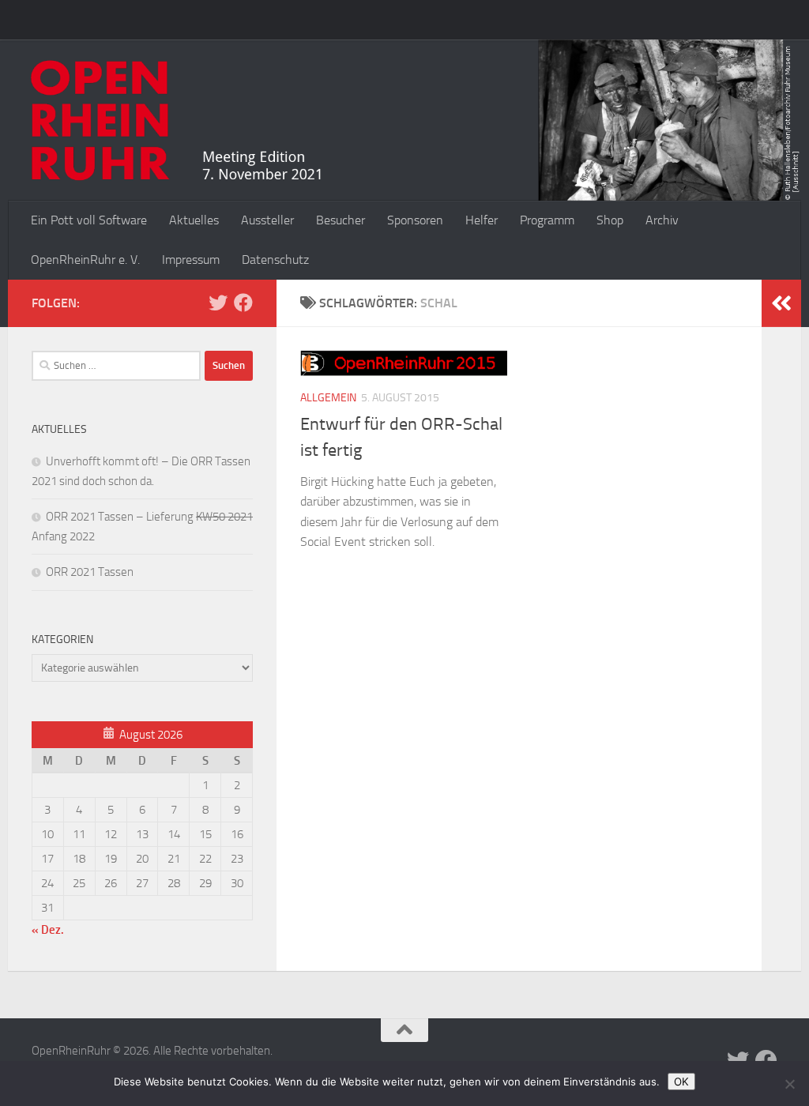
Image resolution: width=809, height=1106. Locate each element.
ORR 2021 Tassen (90, 572)
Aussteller (267, 220)
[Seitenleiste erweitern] (781, 303)
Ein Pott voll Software (89, 220)
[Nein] (789, 1084)
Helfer (481, 220)
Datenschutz (275, 259)
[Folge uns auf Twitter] (218, 302)
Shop (609, 220)
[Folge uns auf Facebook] (243, 302)
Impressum (191, 259)
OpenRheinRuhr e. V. (85, 259)
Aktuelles (194, 220)
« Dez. (48, 930)
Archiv (662, 220)
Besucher (340, 220)
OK (681, 1081)
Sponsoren (415, 220)
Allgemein (328, 397)
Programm (547, 220)
